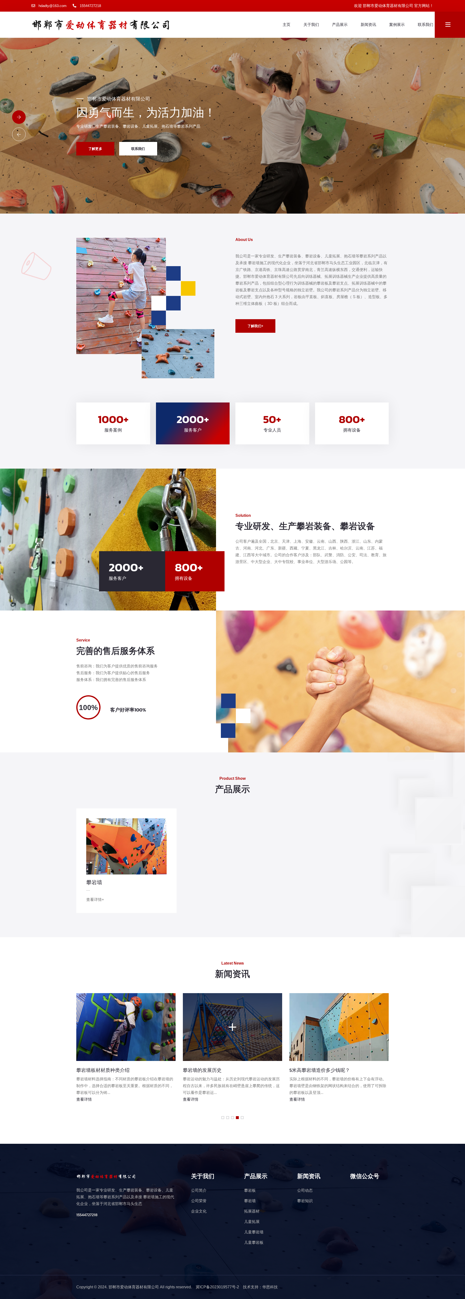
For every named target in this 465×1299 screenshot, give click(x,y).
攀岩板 (250, 1190)
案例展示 (397, 25)
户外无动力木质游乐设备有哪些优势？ (333, 1070)
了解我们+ (255, 326)
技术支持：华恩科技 (260, 1287)
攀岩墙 (94, 882)
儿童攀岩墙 (254, 1232)
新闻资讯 (368, 25)
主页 (286, 25)
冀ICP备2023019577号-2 (217, 1287)
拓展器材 (252, 1211)
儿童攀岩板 (254, 1242)
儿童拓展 (252, 1222)
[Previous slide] (19, 134)
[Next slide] (19, 117)
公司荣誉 (199, 1201)
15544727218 (90, 6)
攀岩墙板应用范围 (205, 1070)
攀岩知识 (305, 1201)
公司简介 (199, 1190)
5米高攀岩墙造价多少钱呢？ (109, 1070)
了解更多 (95, 149)
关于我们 (311, 25)
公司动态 (305, 1190)
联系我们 (425, 25)
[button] (222, 1117)
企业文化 (199, 1211)
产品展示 (340, 25)
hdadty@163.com (53, 6)
